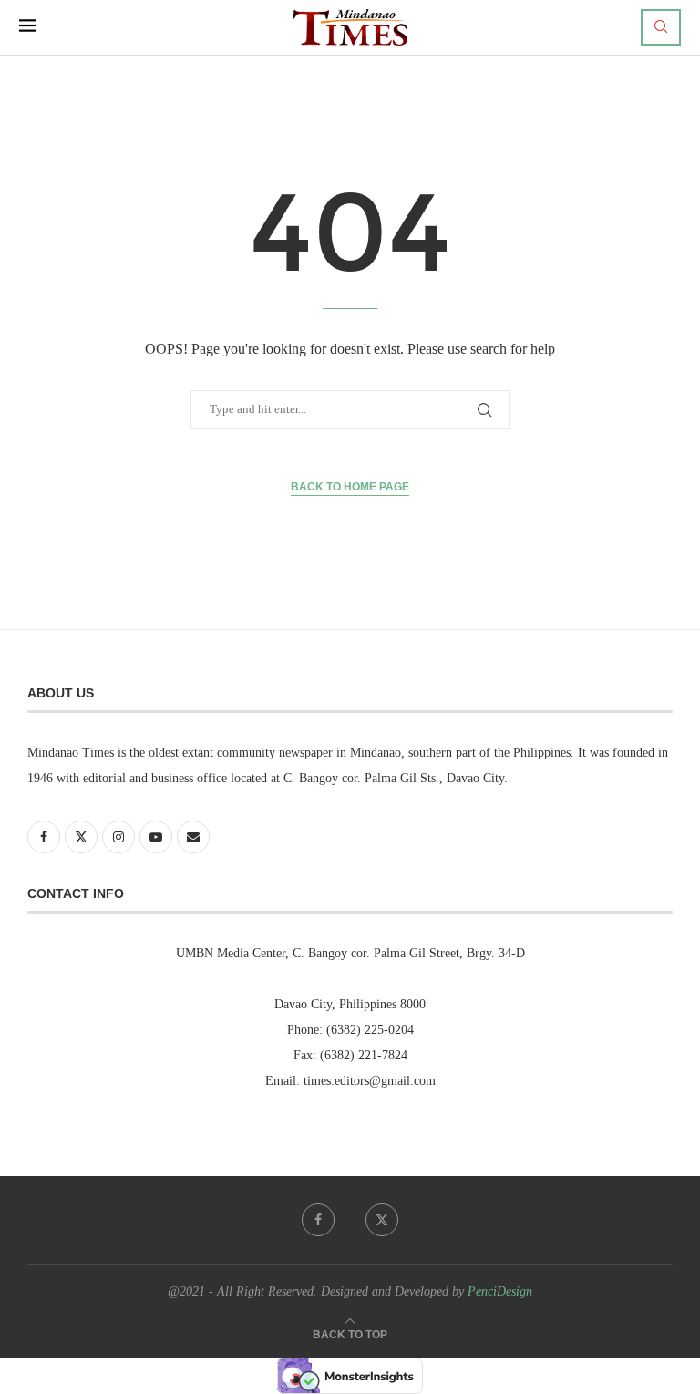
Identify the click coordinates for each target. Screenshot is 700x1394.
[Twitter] (381, 1219)
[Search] (661, 27)
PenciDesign (500, 1291)
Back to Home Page (350, 486)
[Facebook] (318, 1219)
